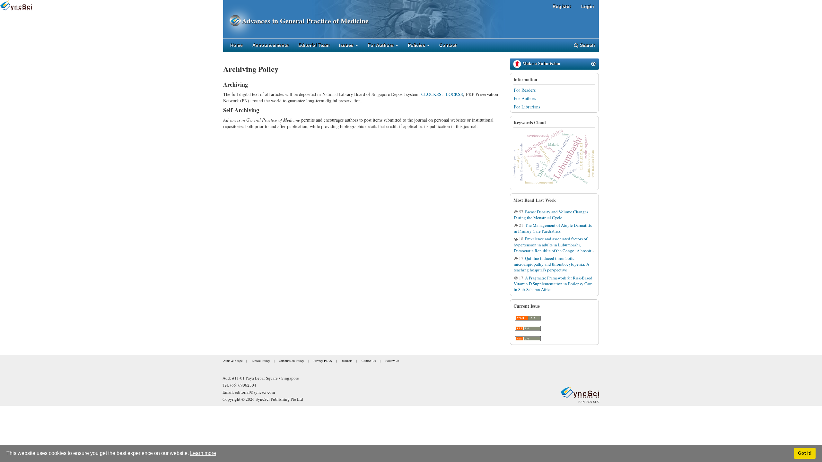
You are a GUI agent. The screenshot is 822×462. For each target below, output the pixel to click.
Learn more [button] (203, 453)
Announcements (270, 45)
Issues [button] (347, 45)
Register (562, 6)
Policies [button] (417, 45)
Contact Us (369, 360)
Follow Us (392, 360)
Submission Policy (291, 360)
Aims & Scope (232, 360)
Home (236, 45)
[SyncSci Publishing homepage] (232, 20)
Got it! (805, 453)
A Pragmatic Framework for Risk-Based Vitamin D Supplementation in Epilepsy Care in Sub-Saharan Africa (553, 283)
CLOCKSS (431, 94)
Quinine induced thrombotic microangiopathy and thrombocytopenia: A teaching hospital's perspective (551, 264)
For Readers (525, 90)
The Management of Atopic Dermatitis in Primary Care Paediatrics (553, 228)
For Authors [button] (381, 45)
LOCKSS (454, 94)
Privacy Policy (322, 360)
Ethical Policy (261, 360)
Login (587, 6)
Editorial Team (313, 45)
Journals (347, 360)
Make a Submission (540, 63)
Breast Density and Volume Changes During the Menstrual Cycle (551, 214)
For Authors (525, 98)
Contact (448, 45)
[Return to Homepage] (579, 391)
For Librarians (527, 107)
